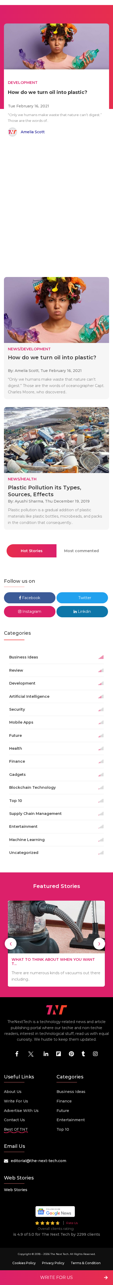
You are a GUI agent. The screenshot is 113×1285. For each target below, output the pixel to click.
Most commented (81, 550)
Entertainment (70, 1119)
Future (62, 1110)
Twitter (84, 597)
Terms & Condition (86, 1263)
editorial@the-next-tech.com (38, 1160)
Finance (64, 1101)
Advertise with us (21, 1110)
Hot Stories (32, 550)
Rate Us (72, 1223)
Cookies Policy (24, 1263)
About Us (13, 1091)
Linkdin (84, 611)
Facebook (30, 597)
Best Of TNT (16, 1129)
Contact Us (14, 1119)
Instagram (31, 611)
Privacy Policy (53, 1263)
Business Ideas (70, 1091)
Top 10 (62, 1129)
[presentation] (11, 943)
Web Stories (15, 1189)
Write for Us (16, 1101)
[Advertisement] (56, 208)
